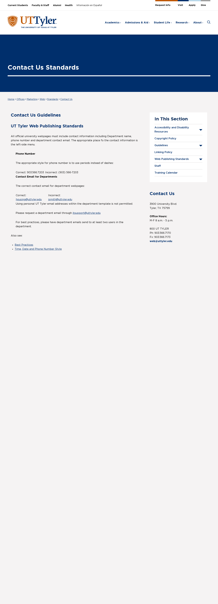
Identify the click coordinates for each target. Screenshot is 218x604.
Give (203, 5)
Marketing (32, 99)
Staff (157, 166)
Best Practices (24, 245)
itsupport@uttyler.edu (87, 213)
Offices (21, 99)
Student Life (162, 22)
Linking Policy (163, 152)
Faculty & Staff (40, 5)
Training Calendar (166, 173)
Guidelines (161, 145)
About (197, 22)
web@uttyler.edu (161, 241)
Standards (52, 99)
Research (182, 22)
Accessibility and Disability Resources (171, 129)
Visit (180, 5)
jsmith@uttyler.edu (60, 199)
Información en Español (89, 5)
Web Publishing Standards (171, 159)
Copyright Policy (165, 138)
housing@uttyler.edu (29, 199)
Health (69, 5)
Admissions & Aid (136, 22)
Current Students (18, 5)
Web (42, 99)
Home (11, 99)
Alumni (57, 5)
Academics (112, 22)
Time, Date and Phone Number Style (38, 249)
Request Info (162, 5)
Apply (192, 5)
